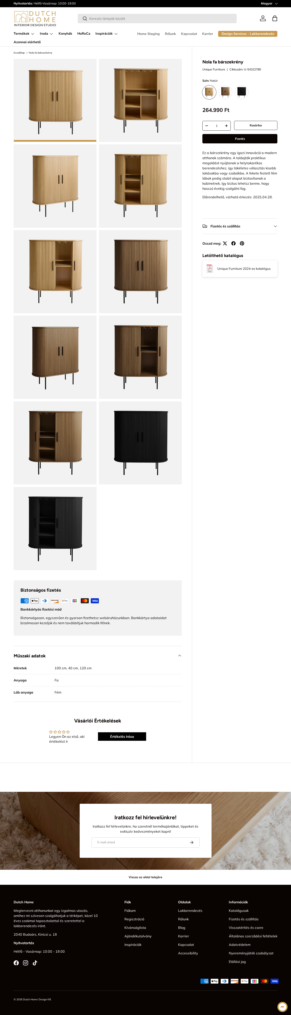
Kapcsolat (189, 33)
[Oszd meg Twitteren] (225, 243)
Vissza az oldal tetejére (145, 877)
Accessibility (188, 953)
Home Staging (148, 33)
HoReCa (83, 33)
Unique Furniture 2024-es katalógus (244, 269)
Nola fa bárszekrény (40, 52)
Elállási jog (237, 961)
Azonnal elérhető (27, 42)
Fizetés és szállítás (244, 919)
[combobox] (157, 18)
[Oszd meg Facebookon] (233, 243)
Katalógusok (239, 910)
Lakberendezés (190, 910)
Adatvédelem (240, 944)
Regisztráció (134, 919)
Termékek (21, 33)
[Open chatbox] (282, 1007)
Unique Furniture (213, 69)
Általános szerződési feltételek (253, 936)
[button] (274, 18)
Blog (181, 927)
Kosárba (256, 125)
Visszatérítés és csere (246, 927)
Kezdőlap (19, 52)
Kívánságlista (135, 927)
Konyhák (65, 33)
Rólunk (170, 33)
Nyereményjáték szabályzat (251, 953)
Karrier (207, 33)
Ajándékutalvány (138, 936)
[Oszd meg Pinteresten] (242, 243)
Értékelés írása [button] (122, 736)
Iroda (44, 33)
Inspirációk (104, 33)
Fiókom (130, 910)
